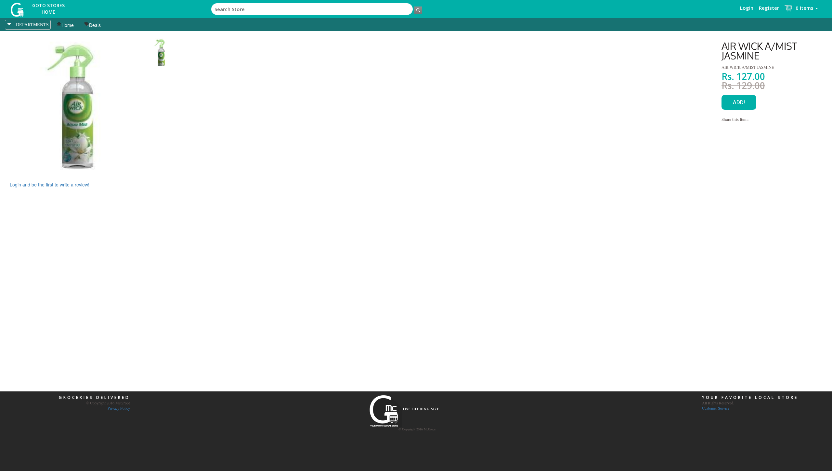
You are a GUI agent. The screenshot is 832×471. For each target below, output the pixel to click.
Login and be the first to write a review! (49, 184)
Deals (95, 25)
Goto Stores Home (48, 8)
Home (67, 25)
